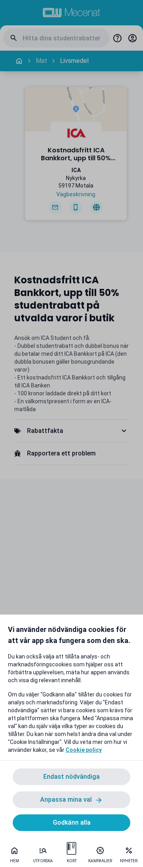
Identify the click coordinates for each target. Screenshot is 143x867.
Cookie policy (84, 750)
